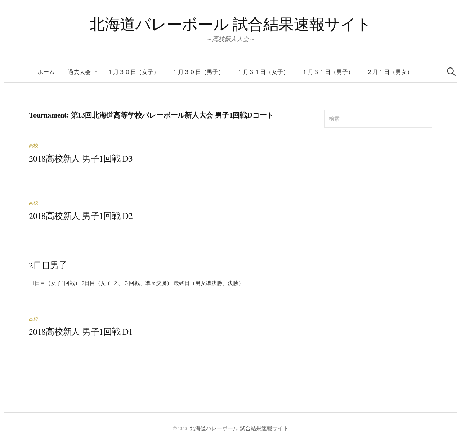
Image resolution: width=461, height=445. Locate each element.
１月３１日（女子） (263, 71)
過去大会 (79, 71)
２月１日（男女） (390, 71)
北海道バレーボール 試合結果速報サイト (230, 23)
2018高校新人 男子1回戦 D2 (81, 215)
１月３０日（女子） (133, 71)
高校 (33, 145)
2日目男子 (48, 265)
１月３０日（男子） (198, 71)
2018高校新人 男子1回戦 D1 (81, 331)
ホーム (46, 71)
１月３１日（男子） (328, 71)
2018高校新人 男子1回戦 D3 (81, 158)
